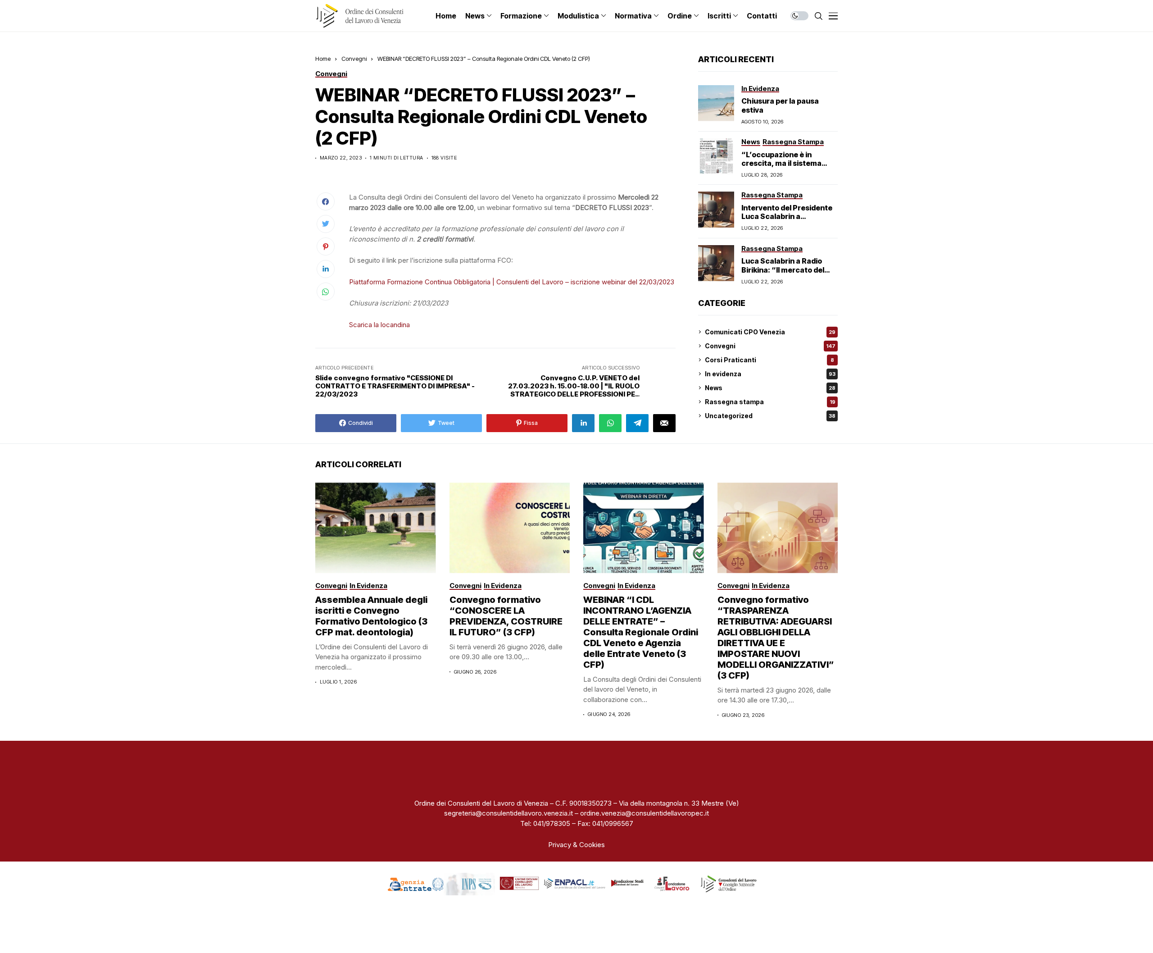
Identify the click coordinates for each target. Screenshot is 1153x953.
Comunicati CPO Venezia (770, 332)
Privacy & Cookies (576, 844)
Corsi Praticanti (769, 360)
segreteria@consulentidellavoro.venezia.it (508, 813)
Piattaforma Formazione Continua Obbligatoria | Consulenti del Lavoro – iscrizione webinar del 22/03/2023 (511, 282)
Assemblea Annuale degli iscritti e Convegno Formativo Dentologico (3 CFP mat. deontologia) (371, 616)
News (770, 388)
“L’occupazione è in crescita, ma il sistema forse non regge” (781, 163)
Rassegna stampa (770, 402)
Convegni (354, 58)
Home (323, 58)
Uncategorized (770, 416)
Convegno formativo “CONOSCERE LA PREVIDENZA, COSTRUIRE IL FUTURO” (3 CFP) (506, 616)
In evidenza (770, 374)
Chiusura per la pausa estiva (780, 105)
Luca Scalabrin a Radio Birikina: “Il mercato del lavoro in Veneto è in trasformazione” (782, 274)
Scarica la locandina (379, 324)
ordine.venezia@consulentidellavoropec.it (644, 813)
